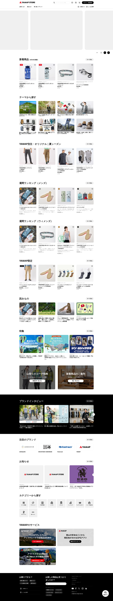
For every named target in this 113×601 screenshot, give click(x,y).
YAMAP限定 (42, 505)
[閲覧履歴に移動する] (76, 2)
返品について (32, 580)
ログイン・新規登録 (88, 2)
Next (93, 345)
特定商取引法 (74, 578)
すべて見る (89, 260)
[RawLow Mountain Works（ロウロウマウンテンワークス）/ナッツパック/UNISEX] (84, 72)
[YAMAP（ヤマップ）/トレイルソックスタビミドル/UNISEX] (65, 273)
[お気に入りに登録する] (35, 65)
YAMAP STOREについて (76, 576)
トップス (51, 505)
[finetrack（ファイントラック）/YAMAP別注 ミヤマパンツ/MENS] (27, 156)
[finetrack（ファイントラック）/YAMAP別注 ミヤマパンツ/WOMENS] (46, 156)
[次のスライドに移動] (108, 52)
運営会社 (73, 584)
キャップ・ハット (58, 592)
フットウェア (70, 505)
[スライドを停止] (101, 52)
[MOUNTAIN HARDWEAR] (46, 447)
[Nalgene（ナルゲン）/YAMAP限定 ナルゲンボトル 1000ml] (27, 72)
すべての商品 (23, 505)
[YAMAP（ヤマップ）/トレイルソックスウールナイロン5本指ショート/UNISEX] (84, 273)
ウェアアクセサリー (80, 505)
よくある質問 (91, 6)
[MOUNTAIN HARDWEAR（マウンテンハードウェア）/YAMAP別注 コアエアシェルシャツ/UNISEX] (65, 156)
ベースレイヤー (58, 589)
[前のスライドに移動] (105, 52)
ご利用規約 (74, 580)
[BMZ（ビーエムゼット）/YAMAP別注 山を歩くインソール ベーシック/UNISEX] (46, 273)
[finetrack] (65, 447)
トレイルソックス (49, 592)
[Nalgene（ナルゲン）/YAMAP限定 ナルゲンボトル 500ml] (46, 72)
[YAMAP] (84, 447)
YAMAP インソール (49, 589)
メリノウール (48, 595)
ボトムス (61, 505)
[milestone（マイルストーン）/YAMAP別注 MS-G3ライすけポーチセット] (65, 72)
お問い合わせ (33, 583)
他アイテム (33, 514)
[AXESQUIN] (27, 447)
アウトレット (33, 505)
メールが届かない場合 (24, 583)
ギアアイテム (23, 514)
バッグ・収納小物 (89, 505)
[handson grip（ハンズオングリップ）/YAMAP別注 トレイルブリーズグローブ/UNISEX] (84, 156)
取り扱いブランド (38, 6)
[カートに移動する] (79, 2)
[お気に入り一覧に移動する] (72, 2)
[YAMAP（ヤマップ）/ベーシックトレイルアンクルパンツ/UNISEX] (27, 273)
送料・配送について (23, 580)
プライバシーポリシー (76, 582)
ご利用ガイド (82, 6)
